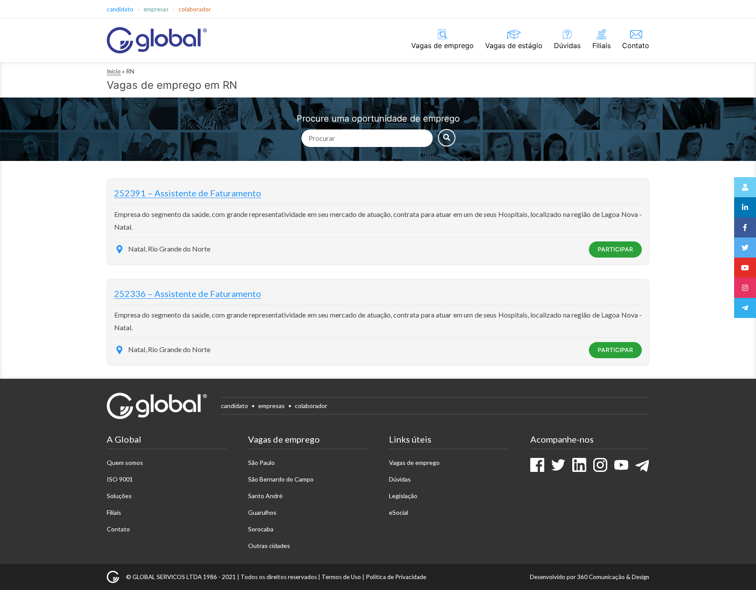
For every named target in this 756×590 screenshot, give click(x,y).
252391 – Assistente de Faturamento (187, 193)
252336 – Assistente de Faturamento (187, 293)
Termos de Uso (341, 576)
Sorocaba (260, 529)
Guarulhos (262, 512)
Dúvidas (567, 45)
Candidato (120, 9)
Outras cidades (269, 545)
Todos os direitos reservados (279, 576)
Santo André (265, 495)
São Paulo (261, 462)
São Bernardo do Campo (281, 479)
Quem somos (125, 462)
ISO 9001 (120, 479)
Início (114, 71)
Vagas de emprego (442, 45)
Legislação (403, 495)
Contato (635, 45)
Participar (615, 249)
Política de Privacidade (396, 576)
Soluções (119, 495)
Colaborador (194, 9)
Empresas (156, 9)
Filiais (601, 45)
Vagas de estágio (513, 45)
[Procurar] (446, 138)
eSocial (398, 512)
